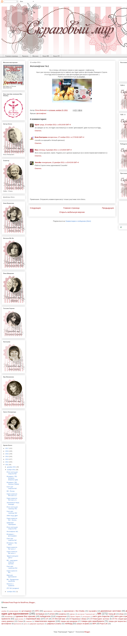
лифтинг (72, 614)
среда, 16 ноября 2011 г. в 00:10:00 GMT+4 (55, 124)
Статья (20, 621)
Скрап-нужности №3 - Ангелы (12, 519)
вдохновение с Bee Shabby (74, 611)
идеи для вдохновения (14, 613)
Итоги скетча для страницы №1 (12, 507)
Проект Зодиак (75, 616)
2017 (7, 448)
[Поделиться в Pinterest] (81, 110)
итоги (52, 614)
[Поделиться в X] (77, 110)
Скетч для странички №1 (12, 567)
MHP (94, 624)
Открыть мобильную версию (72, 212)
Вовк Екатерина (41, 137)
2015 (7, 454)
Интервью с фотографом (12, 535)
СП (47, 619)
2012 (7, 462)
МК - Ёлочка (10, 491)
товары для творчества (117, 621)
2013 (7, 459)
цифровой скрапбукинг (37, 624)
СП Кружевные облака (77, 619)
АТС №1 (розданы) (13, 588)
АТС (37, 611)
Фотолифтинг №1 (12, 531)
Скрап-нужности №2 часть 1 (12, 552)
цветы (25, 624)
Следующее (35, 208)
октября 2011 (11, 591)
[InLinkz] (121, 227)
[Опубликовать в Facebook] (79, 110)
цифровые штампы (54, 624)
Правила (25, 56)
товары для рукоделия (69, 621)
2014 (7, 456)
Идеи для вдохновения (12, 576)
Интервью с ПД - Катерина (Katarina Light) (12, 478)
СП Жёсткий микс (58, 619)
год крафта (93, 611)
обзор (121, 614)
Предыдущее (108, 208)
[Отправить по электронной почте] (74, 110)
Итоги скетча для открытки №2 (12, 472)
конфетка (62, 614)
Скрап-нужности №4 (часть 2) (12, 494)
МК (99, 613)
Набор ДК (112, 614)
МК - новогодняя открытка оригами (12, 562)
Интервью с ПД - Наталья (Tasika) (13, 483)
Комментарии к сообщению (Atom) (78, 221)
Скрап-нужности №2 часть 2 (12, 548)
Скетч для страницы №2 (12, 512)
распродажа (86, 616)
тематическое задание (45, 621)
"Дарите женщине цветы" (12, 556)
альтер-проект (13, 611)
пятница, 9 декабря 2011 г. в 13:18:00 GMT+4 (55, 150)
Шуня (37, 124)
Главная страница (11, 56)
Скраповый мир (33, 619)
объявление (9, 616)
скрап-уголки (19, 619)
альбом (3, 611)
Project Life (104, 624)
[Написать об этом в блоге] (76, 110)
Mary (36, 150)
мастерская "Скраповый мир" (86, 614)
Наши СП (56, 56)
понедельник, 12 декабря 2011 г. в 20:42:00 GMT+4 (60, 162)
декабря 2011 (11, 467)
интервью (40, 614)
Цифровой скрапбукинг (11, 523)
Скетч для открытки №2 (12, 539)
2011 (7, 464)
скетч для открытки (101, 616)
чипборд (68, 624)
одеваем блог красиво (25, 616)
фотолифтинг (41, 113)
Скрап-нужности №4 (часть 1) (12, 499)
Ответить (38, 131)
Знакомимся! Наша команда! (13, 503)
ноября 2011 (11, 469)
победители (45, 616)
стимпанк (29, 621)
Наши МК (46, 56)
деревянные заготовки (111, 611)
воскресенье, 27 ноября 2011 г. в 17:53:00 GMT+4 (66, 137)
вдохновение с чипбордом (52, 611)
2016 (7, 451)
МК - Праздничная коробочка (13, 580)
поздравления (61, 616)
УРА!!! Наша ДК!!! (12, 515)
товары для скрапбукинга (92, 621)
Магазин (35, 56)
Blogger (87, 632)
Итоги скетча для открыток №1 (12, 528)
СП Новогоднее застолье (99, 619)
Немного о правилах (10, 584)
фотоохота (17, 624)
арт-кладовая (26, 611)
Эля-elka (38, 162)
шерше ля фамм (83, 624)
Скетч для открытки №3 (12, 487)
